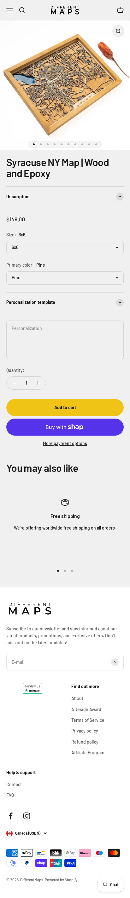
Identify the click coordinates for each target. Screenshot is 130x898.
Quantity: (15, 370)
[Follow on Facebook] (10, 816)
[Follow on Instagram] (26, 816)
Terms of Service (87, 720)
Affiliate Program (87, 752)
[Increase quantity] (38, 383)
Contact (14, 784)
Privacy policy (84, 730)
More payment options (65, 443)
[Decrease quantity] (14, 383)
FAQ (10, 795)
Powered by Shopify (61, 880)
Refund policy (84, 741)
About (77, 698)
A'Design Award (86, 709)
